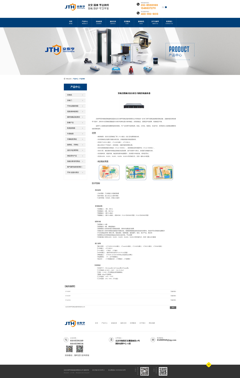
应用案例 (133, 323)
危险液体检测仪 (72, 111)
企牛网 (72, 373)
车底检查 (70, 134)
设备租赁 (114, 323)
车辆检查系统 (72, 139)
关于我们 (142, 323)
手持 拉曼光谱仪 (73, 172)
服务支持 (123, 323)
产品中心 (105, 323)
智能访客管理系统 (73, 161)
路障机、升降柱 (72, 145)
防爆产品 (70, 122)
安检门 (69, 100)
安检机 (69, 95)
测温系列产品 (72, 156)
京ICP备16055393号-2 (98, 370)
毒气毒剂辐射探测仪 (74, 167)
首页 (96, 323)
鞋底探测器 (71, 128)
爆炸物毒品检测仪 (73, 117)
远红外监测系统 (72, 150)
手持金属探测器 (72, 106)
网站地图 (152, 323)
